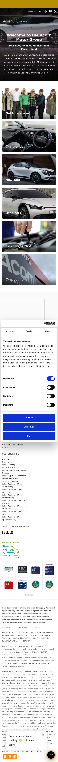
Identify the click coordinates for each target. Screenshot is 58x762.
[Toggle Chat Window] (51, 755)
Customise (29, 427)
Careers (39, 11)
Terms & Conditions (10, 481)
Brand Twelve (35, 751)
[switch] (51, 387)
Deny (29, 436)
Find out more (34, 627)
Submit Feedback (10, 478)
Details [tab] (29, 331)
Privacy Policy (8, 467)
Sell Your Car (31, 11)
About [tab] (47, 331)
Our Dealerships (9, 465)
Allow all (29, 417)
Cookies (5, 473)
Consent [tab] (10, 331)
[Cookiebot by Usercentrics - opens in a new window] (42, 323)
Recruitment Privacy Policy (14, 470)
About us (6, 459)
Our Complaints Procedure (14, 476)
